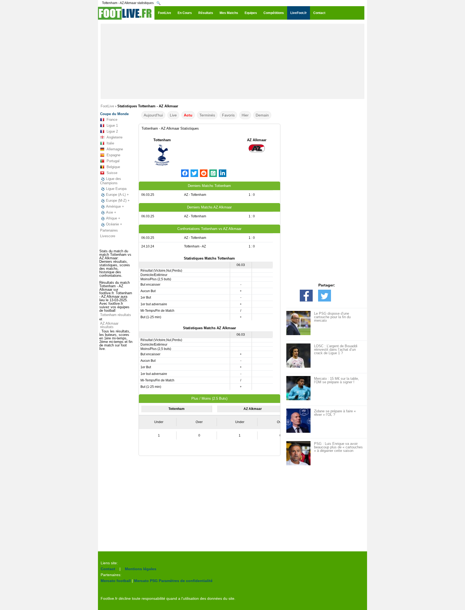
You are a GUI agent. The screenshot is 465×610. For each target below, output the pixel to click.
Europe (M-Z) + (118, 200)
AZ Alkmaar (256, 140)
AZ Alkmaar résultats (109, 325)
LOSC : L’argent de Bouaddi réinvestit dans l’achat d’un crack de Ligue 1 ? (335, 349)
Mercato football (116, 581)
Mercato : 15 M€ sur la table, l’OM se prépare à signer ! (336, 380)
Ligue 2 (112, 131)
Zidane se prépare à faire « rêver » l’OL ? (335, 413)
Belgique (113, 167)
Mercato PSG (146, 581)
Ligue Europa (116, 189)
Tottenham (162, 140)
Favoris (228, 115)
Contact (108, 569)
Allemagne (115, 149)
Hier (245, 115)
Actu (188, 115)
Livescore (107, 236)
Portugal (113, 161)
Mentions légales (140, 569)
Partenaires (109, 230)
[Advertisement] (232, 61)
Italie (110, 143)
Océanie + (114, 224)
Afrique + (113, 218)
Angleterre (114, 137)
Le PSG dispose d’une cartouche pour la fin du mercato (332, 316)
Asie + (111, 212)
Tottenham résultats (115, 315)
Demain (262, 115)
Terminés (207, 115)
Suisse (112, 173)
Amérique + (115, 206)
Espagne (113, 155)
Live (173, 115)
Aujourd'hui (153, 115)
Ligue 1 (112, 125)
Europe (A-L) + (117, 195)
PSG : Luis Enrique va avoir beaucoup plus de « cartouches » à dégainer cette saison (338, 447)
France (112, 120)
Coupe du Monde (114, 114)
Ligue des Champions (110, 181)
